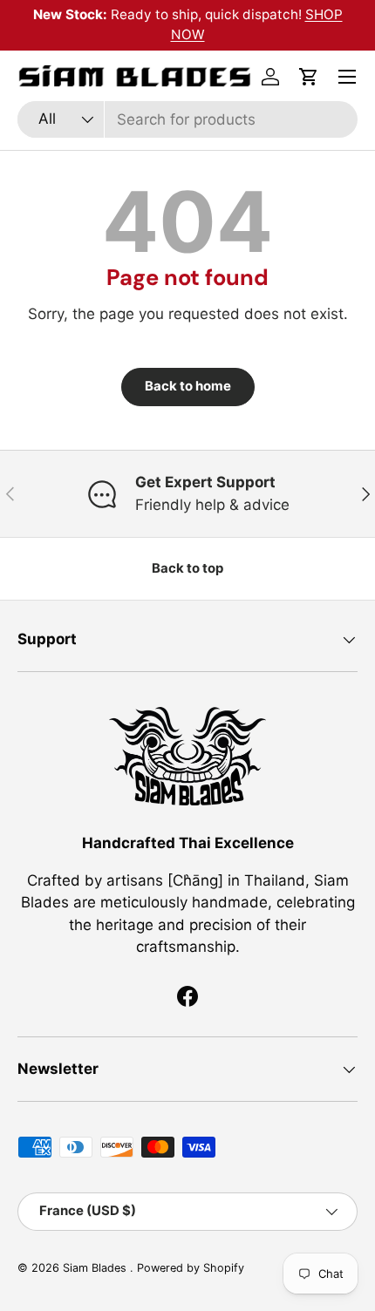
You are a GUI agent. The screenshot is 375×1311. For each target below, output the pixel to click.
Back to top (187, 568)
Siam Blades (96, 1267)
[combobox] (187, 119)
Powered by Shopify (190, 1267)
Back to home (188, 386)
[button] (309, 77)
